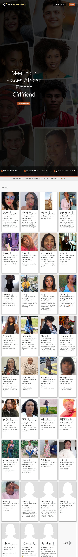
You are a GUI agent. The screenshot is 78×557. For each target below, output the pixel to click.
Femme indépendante (28, 344)
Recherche (24, 261)
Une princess (63, 261)
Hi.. (61, 386)
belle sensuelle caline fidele (48, 261)
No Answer (6, 511)
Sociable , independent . (9, 305)
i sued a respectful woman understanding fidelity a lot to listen (10, 389)
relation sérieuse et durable (29, 220)
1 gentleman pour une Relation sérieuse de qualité (10, 344)
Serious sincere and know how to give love (28, 471)
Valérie (6, 377)
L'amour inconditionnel (66, 427)
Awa (62, 253)
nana (24, 419)
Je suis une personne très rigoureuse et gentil (48, 427)
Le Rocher (26, 377)
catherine (64, 419)
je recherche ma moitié (66, 344)
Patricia (6, 295)
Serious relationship (27, 510)
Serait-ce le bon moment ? (48, 551)
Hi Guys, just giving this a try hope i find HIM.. (67, 220)
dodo (5, 501)
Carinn (6, 336)
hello (61, 510)
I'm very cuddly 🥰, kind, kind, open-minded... (66, 306)
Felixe (5, 212)
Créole (44, 460)
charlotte (64, 336)
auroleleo (45, 253)
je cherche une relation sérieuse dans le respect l (10, 386)
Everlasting (65, 212)
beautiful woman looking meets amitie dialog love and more (48, 265)
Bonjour (43, 386)
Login (72, 4)
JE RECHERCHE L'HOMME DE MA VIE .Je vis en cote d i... (48, 510)
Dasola (44, 212)
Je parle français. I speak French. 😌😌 (67, 303)
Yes (42, 429)
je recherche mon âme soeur (10, 220)
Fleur (24, 253)
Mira (4, 551)
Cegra (62, 295)
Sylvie (5, 419)
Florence (45, 377)
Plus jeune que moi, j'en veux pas (29, 303)
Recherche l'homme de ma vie (29, 468)
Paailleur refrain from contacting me (27, 388)
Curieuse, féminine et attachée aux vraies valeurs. (48, 303)
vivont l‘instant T (64, 468)
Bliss (43, 336)
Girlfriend (37, 179)
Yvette (25, 460)
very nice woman (64, 429)
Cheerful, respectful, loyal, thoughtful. (29, 264)
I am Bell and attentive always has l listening (66, 388)
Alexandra (45, 501)
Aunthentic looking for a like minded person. (10, 261)
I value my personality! (28, 551)
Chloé (24, 501)
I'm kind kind (63, 264)
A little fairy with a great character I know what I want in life (29, 348)
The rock (24, 386)
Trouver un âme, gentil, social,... (29, 427)
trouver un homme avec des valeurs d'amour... (29, 430)
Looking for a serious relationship (27, 306)
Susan (5, 253)
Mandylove (46, 543)
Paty (5, 543)
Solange (64, 377)
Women (28, 179)
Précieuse (26, 543)
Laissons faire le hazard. (9, 303)
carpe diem (6, 468)
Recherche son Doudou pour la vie (48, 344)
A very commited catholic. (10, 264)
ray (23, 295)
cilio (62, 460)
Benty (62, 501)
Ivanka (25, 336)
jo (42, 295)
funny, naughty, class (8, 471)
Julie (43, 419)
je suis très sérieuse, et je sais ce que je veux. (10, 427)
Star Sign (54, 179)
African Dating (17, 179)
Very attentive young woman (48, 388)
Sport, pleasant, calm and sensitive (9, 554)
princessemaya (9, 460)
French (46, 179)
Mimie (25, 212)
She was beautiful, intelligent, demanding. (9, 347)
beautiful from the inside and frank (10, 430)
